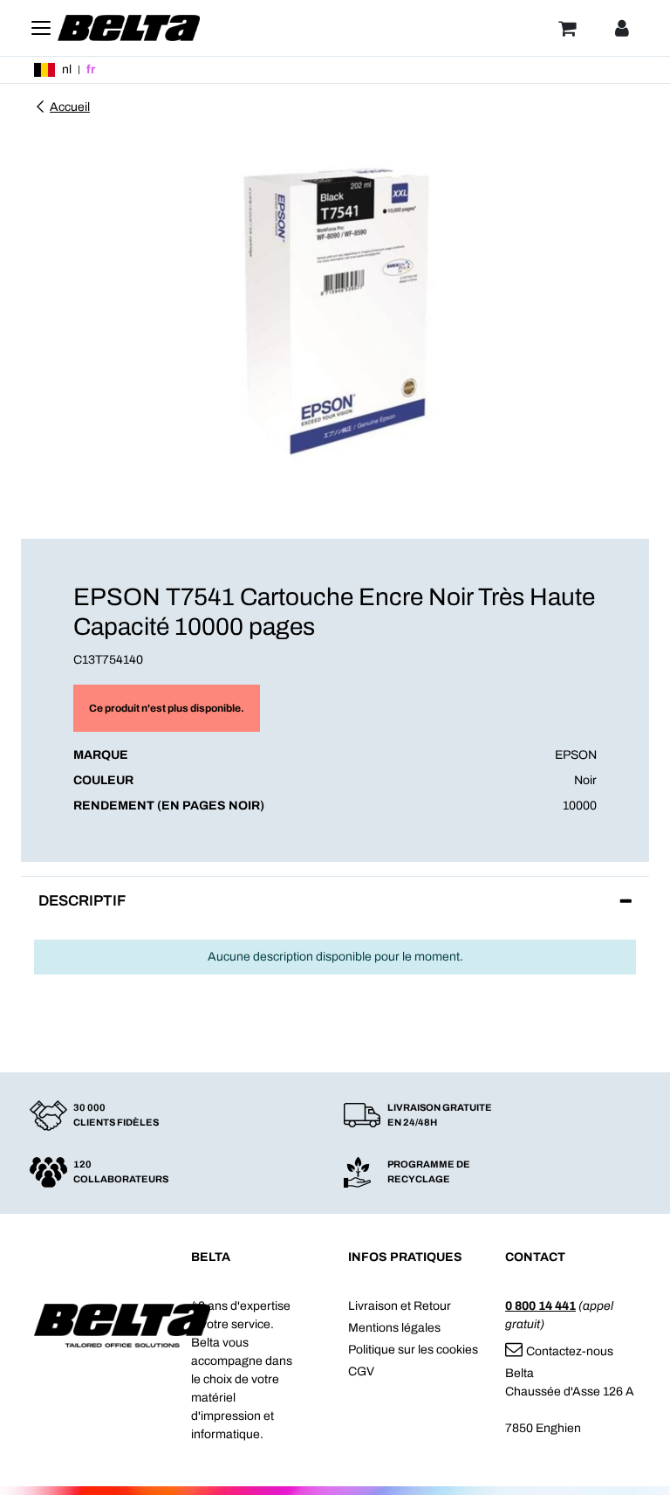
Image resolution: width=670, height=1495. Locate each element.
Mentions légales (394, 1327)
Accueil (70, 107)
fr (90, 69)
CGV (361, 1371)
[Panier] (567, 28)
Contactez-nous (569, 1351)
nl (67, 69)
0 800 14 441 (540, 1305)
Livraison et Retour (399, 1305)
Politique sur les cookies (413, 1349)
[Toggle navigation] (41, 28)
